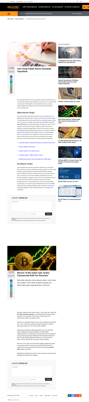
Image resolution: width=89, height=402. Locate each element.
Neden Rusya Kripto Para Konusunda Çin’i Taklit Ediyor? (35, 159)
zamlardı (23, 132)
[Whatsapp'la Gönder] (11, 84)
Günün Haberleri (19, 1)
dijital (23, 106)
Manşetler (13, 1)
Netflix (53, 118)
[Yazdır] (11, 89)
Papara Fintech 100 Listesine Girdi (29, 151)
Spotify (20, 120)
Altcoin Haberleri (57, 7)
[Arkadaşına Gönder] (11, 87)
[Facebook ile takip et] (69, 395)
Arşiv (25, 1)
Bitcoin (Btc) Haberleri (72, 7)
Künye (36, 395)
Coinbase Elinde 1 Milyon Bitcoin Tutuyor (31, 155)
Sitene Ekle (30, 1)
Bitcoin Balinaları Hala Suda (27, 147)
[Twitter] (11, 79)
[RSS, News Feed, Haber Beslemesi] (80, 395)
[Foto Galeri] (81, 1)
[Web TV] (77, 1)
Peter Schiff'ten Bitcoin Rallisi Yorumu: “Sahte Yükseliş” (38, 13)
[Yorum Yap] (11, 92)
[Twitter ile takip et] (73, 395)
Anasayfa (31, 395)
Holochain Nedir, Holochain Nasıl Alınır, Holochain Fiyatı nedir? (37, 142)
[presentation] (12, 13)
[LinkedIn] (11, 82)
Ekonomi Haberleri (44, 7)
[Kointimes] (13, 7)
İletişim (41, 395)
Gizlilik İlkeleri (47, 395)
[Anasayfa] (8, 1)
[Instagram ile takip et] (76, 395)
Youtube (43, 118)
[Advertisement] (44, 30)
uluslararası (51, 185)
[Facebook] (11, 76)
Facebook (48, 118)
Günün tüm (77, 13)
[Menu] (84, 7)
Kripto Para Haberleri (30, 7)
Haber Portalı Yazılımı (14, 399)
